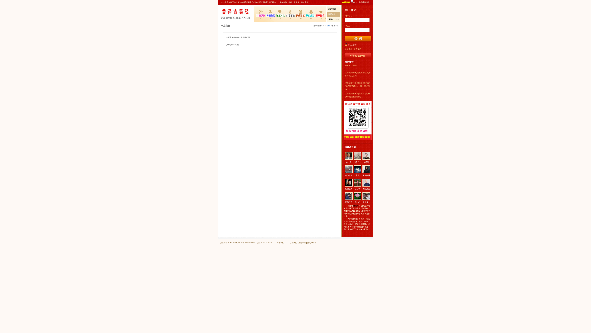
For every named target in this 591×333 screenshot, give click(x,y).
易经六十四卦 (333, 19)
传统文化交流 (294, 2)
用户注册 (357, 49)
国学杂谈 (283, 2)
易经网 (356, 206)
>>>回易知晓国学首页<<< (232, 2)
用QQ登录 (352, 45)
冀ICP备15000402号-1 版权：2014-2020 (254, 243)
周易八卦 (332, 14)
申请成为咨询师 (357, 55)
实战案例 (304, 2)
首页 (328, 26)
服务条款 (302, 243)
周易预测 (332, 9)
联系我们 (293, 243)
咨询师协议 (311, 243)
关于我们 (280, 243)
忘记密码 (348, 49)
